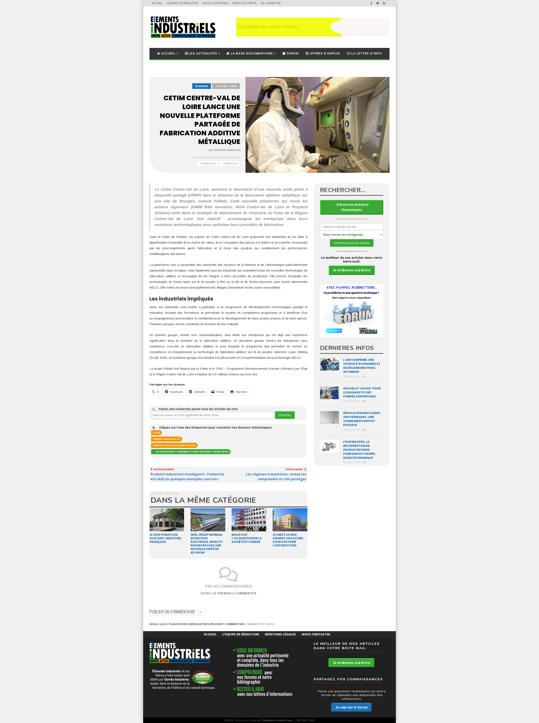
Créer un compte (244, 3)
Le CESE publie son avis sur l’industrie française (165, 538)
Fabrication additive (166, 439)
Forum (292, 53)
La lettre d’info (366, 53)
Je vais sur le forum (352, 707)
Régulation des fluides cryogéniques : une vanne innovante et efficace (361, 419)
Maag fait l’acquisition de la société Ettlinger (247, 538)
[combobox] (212, 415)
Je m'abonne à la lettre (351, 270)
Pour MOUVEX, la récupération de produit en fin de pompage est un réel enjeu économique (359, 450)
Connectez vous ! (260, 624)
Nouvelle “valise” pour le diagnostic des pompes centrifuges (362, 392)
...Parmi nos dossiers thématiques (352, 207)
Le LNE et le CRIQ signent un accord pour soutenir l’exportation (288, 540)
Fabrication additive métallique (174, 445)
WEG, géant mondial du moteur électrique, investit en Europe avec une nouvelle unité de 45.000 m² (207, 544)
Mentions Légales (280, 634)
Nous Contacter (215, 3)
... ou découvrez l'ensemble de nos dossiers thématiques (191, 451)
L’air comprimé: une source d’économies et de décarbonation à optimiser (361, 366)
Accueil (157, 3)
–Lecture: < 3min (226, 86)
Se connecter (271, 3)
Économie (201, 86)
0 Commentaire (230, 163)
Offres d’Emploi (324, 53)
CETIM (156, 432)
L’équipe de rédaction (182, 3)
